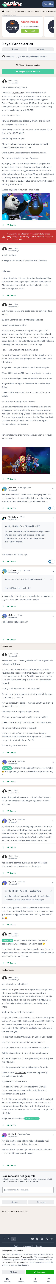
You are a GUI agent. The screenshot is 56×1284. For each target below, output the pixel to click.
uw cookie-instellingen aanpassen (15, 1262)
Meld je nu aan (8, 1181)
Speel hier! (30, 31)
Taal (16, 1246)
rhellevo (11, 615)
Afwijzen (13, 1272)
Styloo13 (12, 761)
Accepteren (41, 1272)
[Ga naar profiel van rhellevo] (4, 616)
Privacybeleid (27, 1246)
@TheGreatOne (32, 1118)
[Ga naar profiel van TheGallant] (4, 518)
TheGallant (13, 517)
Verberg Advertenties (9, 15)
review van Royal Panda (28, 189)
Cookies (39, 1246)
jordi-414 (12, 488)
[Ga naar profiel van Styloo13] (4, 762)
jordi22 (36, 526)
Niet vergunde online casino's (34, 56)
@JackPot (7, 768)
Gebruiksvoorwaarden (11, 1257)
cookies (47, 1257)
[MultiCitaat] (3, 225)
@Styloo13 (7, 940)
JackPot (36, 891)
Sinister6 (12, 1134)
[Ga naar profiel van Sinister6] (4, 1135)
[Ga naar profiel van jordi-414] (4, 489)
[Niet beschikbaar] (26, 195)
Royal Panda (17, 92)
